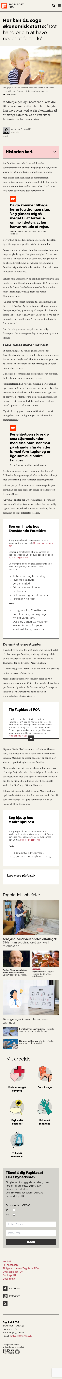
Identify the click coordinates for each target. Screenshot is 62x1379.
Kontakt (7, 1261)
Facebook (14, 1288)
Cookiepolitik (9, 1275)
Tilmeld (31, 1242)
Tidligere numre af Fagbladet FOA (21, 1268)
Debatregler (9, 1278)
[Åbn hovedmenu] (59, 6)
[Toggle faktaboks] (31, 738)
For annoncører (11, 1265)
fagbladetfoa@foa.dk (21, 1336)
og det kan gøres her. (19, 557)
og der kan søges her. (30, 840)
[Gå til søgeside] (53, 5)
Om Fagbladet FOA (13, 1271)
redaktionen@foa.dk (18, 736)
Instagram (14, 1296)
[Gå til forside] (26, 5)
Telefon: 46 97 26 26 (13, 1332)
